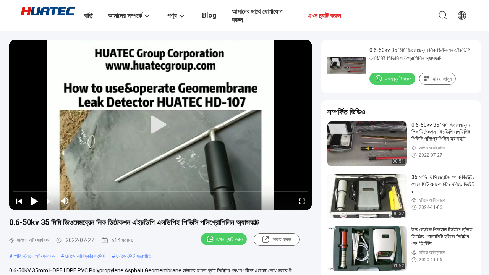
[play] (160, 124)
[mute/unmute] (65, 201)
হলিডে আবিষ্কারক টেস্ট (85, 256)
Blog (209, 15)
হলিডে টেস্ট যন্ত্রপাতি (133, 256)
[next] (49, 201)
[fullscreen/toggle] (301, 201)
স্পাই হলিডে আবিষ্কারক (34, 256)
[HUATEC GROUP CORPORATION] (47, 11)
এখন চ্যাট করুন (229, 239)
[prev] (19, 201)
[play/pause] (34, 201)
